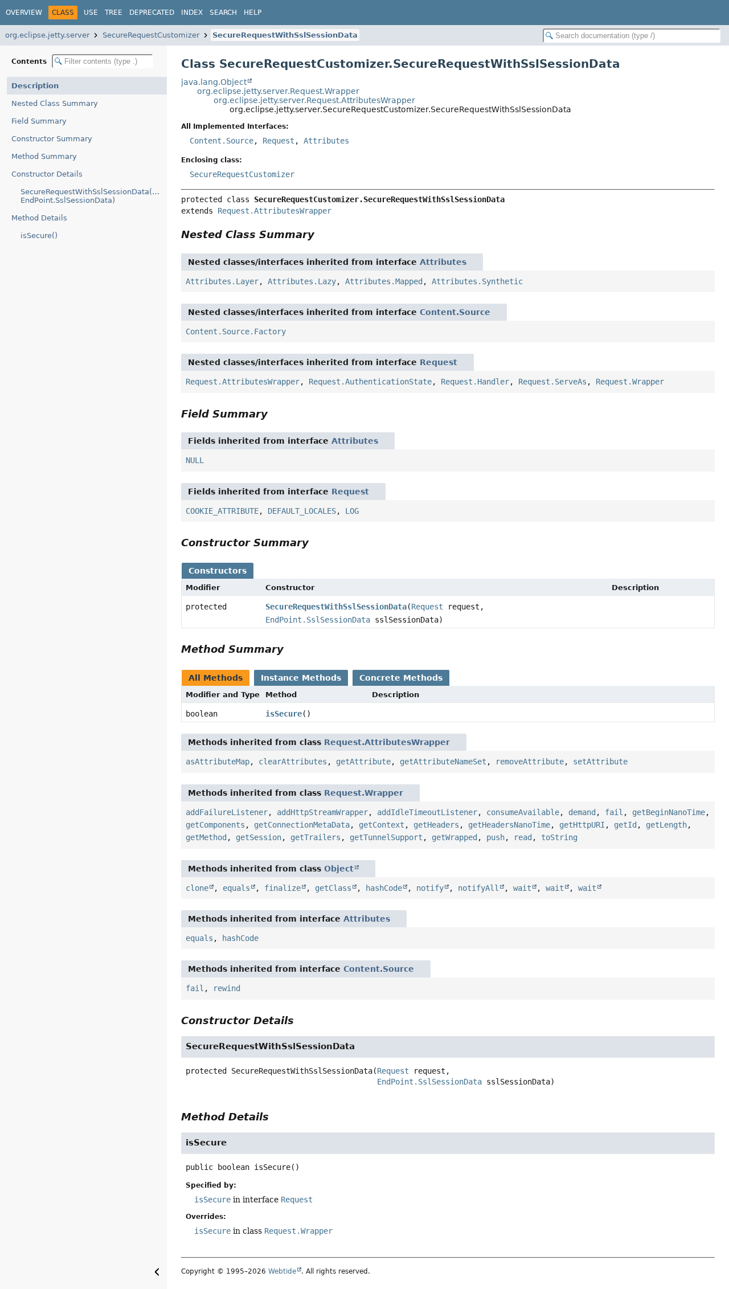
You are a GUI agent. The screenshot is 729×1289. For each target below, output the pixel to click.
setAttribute (600, 761)
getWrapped (454, 837)
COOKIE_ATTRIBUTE (222, 510)
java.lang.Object (214, 82)
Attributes (326, 140)
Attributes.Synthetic (477, 281)
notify (430, 888)
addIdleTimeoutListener (427, 812)
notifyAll (478, 888)
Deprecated (151, 13)
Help (252, 13)
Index (192, 13)
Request (278, 140)
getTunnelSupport (386, 837)
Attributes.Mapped (384, 281)
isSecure (283, 713)
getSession (258, 837)
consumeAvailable (522, 812)
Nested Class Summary (54, 103)
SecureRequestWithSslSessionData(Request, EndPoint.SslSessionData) (94, 195)
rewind (226, 988)
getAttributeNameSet (443, 761)
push (495, 837)
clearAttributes (293, 761)
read (523, 837)
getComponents (215, 824)
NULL (195, 460)
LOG (352, 510)
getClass (333, 888)
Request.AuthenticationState (370, 381)
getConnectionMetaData (302, 824)
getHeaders (436, 824)
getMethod (206, 837)
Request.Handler (475, 381)
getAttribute (363, 761)
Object (339, 868)
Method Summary (44, 156)
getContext (381, 824)
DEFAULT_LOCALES (302, 510)
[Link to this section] (322, 234)
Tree (113, 13)
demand (582, 812)
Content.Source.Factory (236, 331)
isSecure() (39, 235)
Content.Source (221, 140)
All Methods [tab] (216, 677)
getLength (666, 824)
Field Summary (39, 121)
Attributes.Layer (222, 281)
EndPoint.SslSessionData (317, 619)
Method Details (39, 218)
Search (223, 13)
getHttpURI (582, 824)
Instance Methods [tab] (301, 677)
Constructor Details (47, 174)
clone (197, 888)
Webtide (282, 1271)
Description (35, 85)
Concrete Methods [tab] (401, 677)
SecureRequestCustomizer (151, 35)
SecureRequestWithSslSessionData (285, 35)
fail (614, 812)
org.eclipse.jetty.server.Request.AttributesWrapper (314, 100)
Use (91, 13)
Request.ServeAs (552, 381)
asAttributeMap (217, 761)
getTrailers (315, 837)
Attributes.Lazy (302, 281)
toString (559, 837)
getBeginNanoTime (668, 812)
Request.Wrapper (630, 381)
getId (625, 824)
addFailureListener (227, 812)
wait (522, 888)
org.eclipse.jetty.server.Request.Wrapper (278, 91)
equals (236, 888)
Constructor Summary (51, 138)
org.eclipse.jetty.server (47, 35)
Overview (24, 13)
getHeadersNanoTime (509, 824)
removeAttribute (529, 761)
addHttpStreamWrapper (322, 812)
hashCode (384, 888)
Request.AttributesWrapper (274, 210)
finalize (282, 888)
